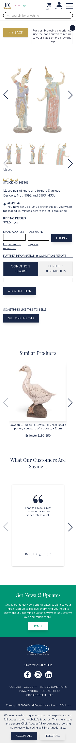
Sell (25, 6)
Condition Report (20, 269)
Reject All (52, 735)
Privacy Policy (28, 691)
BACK (19, 32)
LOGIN (59, 8)
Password (35, 231)
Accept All (24, 735)
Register (33, 244)
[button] (5, 94)
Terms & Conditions (53, 686)
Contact (15, 686)
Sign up (38, 626)
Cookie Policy (50, 691)
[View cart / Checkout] (49, 4)
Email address (13, 231)
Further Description (55, 268)
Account (30, 686)
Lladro (7, 169)
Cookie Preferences (39, 695)
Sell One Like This (21, 318)
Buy (17, 6)
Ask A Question (19, 291)
